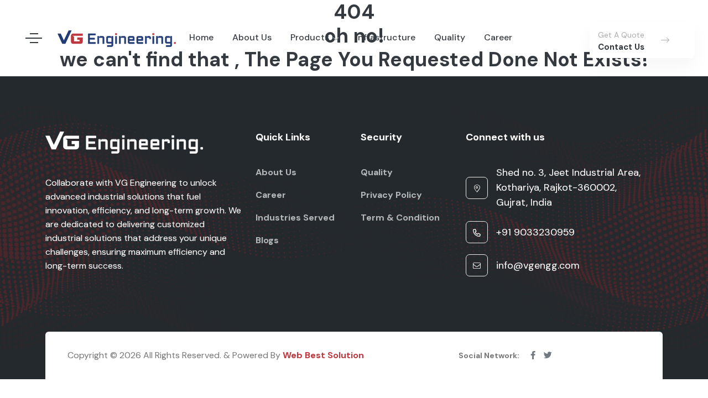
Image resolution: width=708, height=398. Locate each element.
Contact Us (621, 47)
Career (498, 37)
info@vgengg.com (538, 265)
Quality (449, 37)
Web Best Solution (323, 355)
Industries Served (295, 217)
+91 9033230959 (535, 232)
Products (309, 37)
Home (201, 37)
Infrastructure (385, 37)
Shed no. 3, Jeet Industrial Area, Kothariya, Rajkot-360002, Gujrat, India (568, 187)
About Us (252, 37)
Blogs (267, 240)
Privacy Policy (391, 195)
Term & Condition (400, 217)
